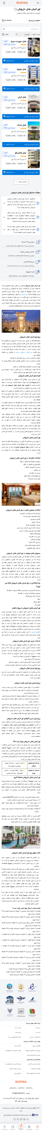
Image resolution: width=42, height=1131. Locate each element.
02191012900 (29, 1088)
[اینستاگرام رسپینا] (14, 1119)
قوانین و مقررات (35, 1069)
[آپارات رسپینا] (21, 1119)
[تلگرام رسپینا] (17, 1119)
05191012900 (13, 1088)
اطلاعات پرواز (36, 1046)
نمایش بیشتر (22, 182)
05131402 (21, 1088)
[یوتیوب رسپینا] (24, 1119)
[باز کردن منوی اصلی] (37, 2)
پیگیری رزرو (17, 1073)
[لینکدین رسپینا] (27, 1119)
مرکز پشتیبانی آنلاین (34, 1064)
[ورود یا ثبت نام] (4, 2)
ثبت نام (38, 1032)
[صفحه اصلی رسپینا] (21, 2)
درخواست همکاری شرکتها (33, 1050)
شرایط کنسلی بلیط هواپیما (13, 1064)
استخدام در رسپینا (35, 1037)
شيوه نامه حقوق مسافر (33, 1073)
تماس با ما (18, 1028)
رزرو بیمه (18, 1032)
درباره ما (38, 1028)
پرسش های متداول (15, 1069)
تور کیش (25, 294)
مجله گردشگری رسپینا (15, 1037)
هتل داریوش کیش (22, 352)
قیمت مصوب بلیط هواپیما (13, 1050)
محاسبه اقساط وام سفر (33, 1055)
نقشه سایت (17, 1046)
